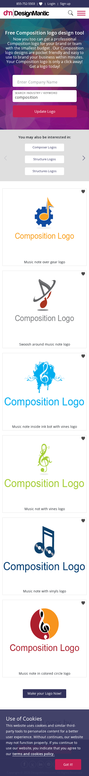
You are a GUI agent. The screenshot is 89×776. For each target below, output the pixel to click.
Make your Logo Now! (44, 693)
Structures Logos (44, 171)
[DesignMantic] (26, 13)
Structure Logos (44, 159)
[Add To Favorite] (83, 190)
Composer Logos (44, 147)
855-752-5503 (25, 3)
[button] (84, 158)
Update (44, 111)
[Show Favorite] (40, 4)
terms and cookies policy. (33, 754)
